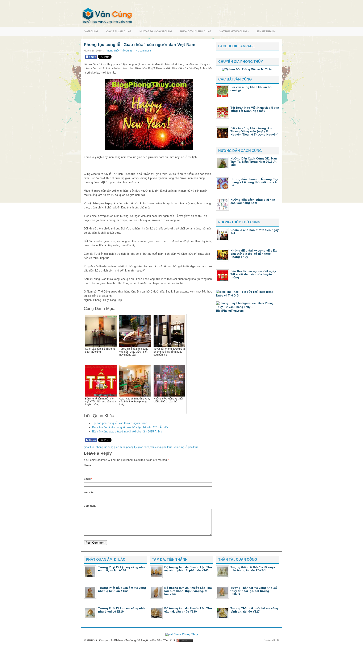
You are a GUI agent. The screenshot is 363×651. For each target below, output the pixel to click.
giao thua (89, 447)
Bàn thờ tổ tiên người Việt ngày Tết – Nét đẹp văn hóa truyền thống (253, 274)
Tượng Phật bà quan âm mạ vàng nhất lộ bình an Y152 (122, 589)
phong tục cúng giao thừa (110, 447)
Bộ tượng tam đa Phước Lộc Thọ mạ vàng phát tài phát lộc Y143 (188, 568)
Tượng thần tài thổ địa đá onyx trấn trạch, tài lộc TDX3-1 (252, 568)
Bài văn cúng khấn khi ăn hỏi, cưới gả (251, 88)
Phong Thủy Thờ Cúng (195, 31)
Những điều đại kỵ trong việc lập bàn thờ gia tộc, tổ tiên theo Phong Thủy (254, 253)
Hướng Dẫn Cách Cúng (155, 31)
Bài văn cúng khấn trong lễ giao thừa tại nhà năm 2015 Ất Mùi (130, 427)
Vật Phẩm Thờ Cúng (234, 31)
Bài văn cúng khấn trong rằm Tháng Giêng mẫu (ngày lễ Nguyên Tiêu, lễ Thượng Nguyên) (254, 131)
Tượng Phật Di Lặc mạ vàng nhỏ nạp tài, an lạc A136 (121, 568)
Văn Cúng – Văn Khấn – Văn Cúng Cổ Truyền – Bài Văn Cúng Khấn (134, 640)
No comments (143, 50)
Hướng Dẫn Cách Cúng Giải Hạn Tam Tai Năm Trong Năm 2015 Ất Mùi (253, 161)
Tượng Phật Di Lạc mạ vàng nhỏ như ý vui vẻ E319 (121, 610)
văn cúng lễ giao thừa (186, 447)
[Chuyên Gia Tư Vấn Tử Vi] (247, 69)
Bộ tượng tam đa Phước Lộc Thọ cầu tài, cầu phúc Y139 (188, 610)
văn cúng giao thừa (161, 447)
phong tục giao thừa (137, 447)
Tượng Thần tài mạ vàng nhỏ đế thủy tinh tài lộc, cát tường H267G (253, 591)
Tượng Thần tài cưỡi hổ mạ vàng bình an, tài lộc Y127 (254, 610)
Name (88, 465)
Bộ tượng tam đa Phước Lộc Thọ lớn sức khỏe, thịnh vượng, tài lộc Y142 (188, 591)
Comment (90, 505)
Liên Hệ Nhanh (266, 31)
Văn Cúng (91, 31)
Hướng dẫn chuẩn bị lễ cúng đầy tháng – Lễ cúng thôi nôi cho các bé (254, 182)
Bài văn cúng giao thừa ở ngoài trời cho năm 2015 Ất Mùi (127, 431)
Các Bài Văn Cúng (118, 31)
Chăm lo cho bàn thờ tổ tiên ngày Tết (254, 231)
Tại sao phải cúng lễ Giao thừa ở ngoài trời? (119, 423)
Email (88, 478)
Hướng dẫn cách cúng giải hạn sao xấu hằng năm (252, 201)
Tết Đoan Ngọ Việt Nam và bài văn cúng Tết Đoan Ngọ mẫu (254, 109)
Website (88, 492)
